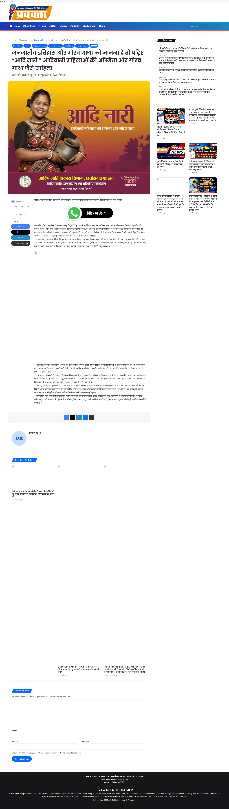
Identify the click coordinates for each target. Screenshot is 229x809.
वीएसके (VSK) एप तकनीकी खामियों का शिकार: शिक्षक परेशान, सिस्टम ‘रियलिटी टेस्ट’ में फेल (171, 131)
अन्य (103, 26)
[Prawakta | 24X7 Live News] (31, 12)
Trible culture (82, 46)
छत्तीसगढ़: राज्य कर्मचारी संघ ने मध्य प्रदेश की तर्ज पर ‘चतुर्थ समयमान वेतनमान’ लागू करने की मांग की (33, 494)
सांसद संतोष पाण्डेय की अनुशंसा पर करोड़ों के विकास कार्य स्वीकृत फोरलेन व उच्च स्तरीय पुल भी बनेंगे (79, 669)
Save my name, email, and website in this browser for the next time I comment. (47, 753)
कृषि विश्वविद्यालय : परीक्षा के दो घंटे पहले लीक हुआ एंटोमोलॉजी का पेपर (170, 164)
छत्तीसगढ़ (31, 26)
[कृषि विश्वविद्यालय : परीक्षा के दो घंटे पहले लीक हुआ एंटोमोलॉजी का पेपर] (171, 151)
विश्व (54, 26)
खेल (65, 26)
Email (15, 741)
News (27, 46)
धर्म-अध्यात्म (90, 26)
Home (16, 26)
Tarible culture (55, 46)
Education (24, 40)
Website (85, 741)
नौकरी (76, 26)
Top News (69, 46)
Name (15, 730)
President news (39, 46)
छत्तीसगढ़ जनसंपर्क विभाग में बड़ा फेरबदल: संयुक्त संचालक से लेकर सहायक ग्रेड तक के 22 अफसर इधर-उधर (202, 165)
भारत (43, 26)
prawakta (20, 202)
